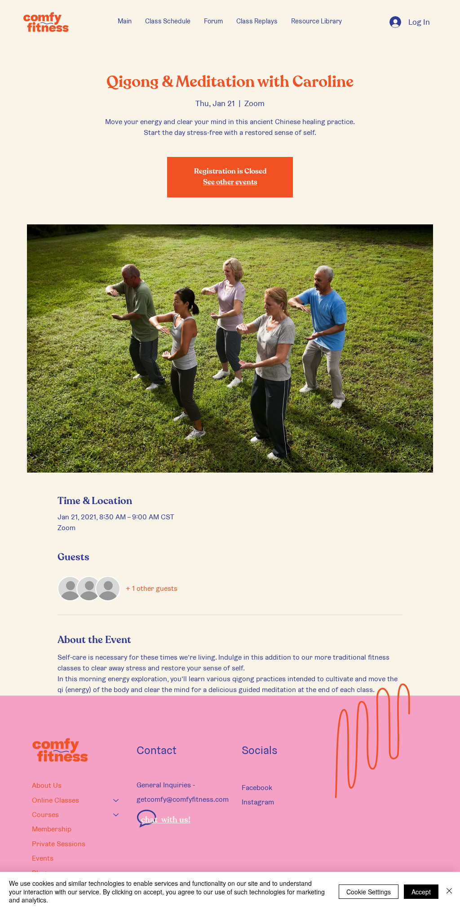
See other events (230, 182)
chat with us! (165, 820)
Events (42, 858)
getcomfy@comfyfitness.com (183, 799)
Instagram (258, 802)
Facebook (257, 787)
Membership (51, 829)
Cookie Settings (368, 891)
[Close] (449, 891)
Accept (421, 891)
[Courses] (116, 815)
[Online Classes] (116, 800)
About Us (47, 785)
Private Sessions (58, 843)
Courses (45, 814)
